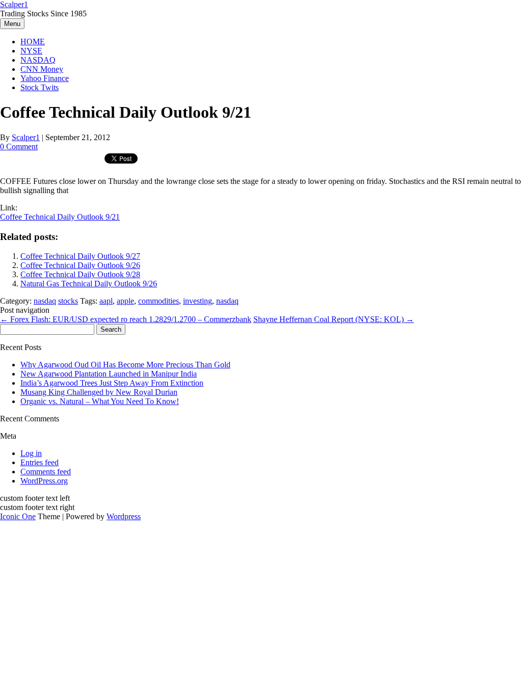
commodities (158, 301)
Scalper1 (14, 4)
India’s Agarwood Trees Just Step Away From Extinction (111, 383)
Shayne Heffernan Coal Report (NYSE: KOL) (333, 319)
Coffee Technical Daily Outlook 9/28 (80, 274)
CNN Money (41, 69)
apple (125, 301)
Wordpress (124, 516)
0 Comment (19, 146)
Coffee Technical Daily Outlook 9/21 (60, 216)
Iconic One (18, 516)
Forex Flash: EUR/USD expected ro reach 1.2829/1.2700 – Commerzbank (125, 319)
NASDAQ (38, 60)
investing (197, 301)
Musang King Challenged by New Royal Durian (98, 392)
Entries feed (39, 462)
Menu (12, 24)
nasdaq (45, 301)
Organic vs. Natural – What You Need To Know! (99, 401)
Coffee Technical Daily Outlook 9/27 (80, 256)
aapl (106, 301)
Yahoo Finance (44, 78)
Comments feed (45, 471)
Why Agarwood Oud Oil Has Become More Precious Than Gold (125, 364)
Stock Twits (39, 87)
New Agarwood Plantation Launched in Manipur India (108, 373)
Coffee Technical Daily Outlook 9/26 (80, 265)
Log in (31, 453)
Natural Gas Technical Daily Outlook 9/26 (88, 283)
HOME (32, 41)
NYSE (31, 50)
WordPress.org (44, 480)
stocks (68, 301)
